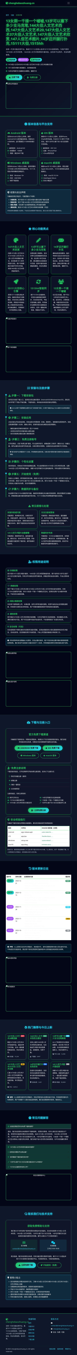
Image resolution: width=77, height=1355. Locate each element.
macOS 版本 (51, 755)
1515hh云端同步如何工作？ (19, 1167)
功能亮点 (31, 1326)
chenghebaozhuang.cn (21, 3)
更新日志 (31, 1333)
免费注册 (34, 77)
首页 (7, 15)
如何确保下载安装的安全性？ (20, 1157)
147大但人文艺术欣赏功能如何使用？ (22, 1147)
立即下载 (15, 77)
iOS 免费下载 (54, 748)
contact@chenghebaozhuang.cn (23, 1249)
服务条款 (60, 1349)
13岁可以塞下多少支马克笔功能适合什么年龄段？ (26, 1162)
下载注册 (31, 1339)
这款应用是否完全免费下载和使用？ (22, 1126)
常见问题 (31, 1336)
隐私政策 (52, 1349)
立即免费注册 (40, 810)
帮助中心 (68, 1349)
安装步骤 (31, 1330)
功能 (12, 15)
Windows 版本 (29, 755)
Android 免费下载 (29, 748)
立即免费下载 (27, 1265)
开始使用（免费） (50, 1265)
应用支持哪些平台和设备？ (19, 1152)
